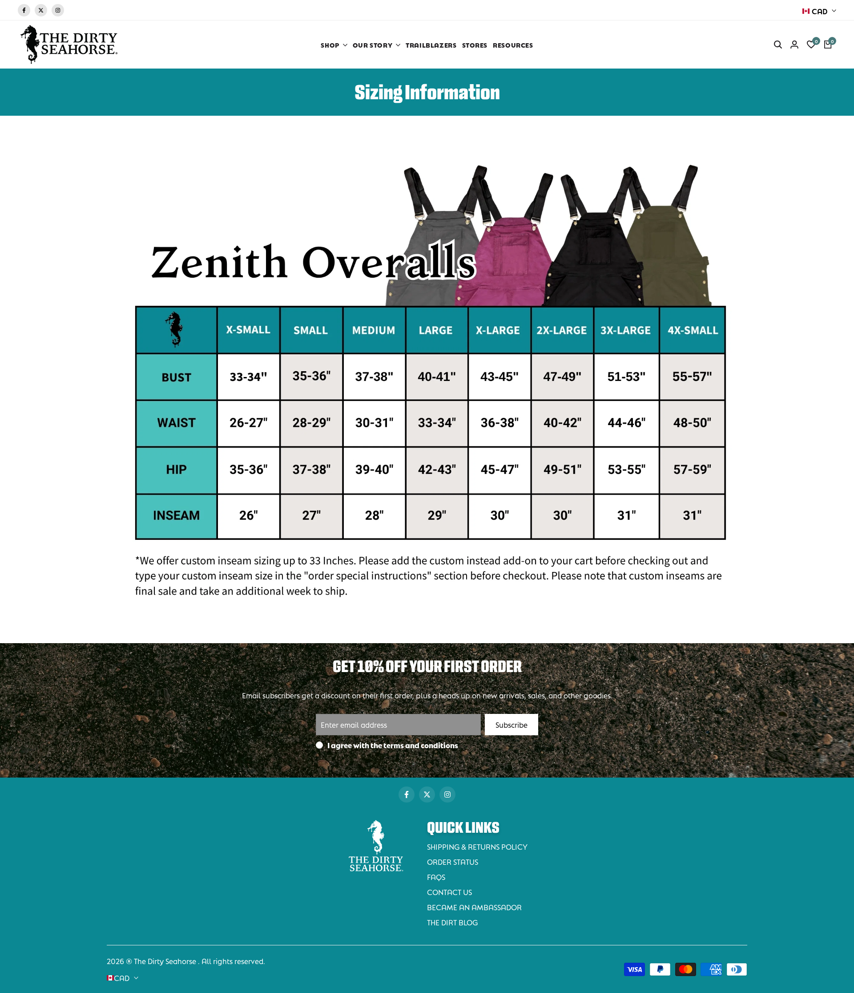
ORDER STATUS (452, 861)
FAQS (436, 876)
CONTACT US (449, 892)
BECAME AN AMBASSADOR (474, 907)
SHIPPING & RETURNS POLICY (477, 846)
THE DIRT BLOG (452, 922)
